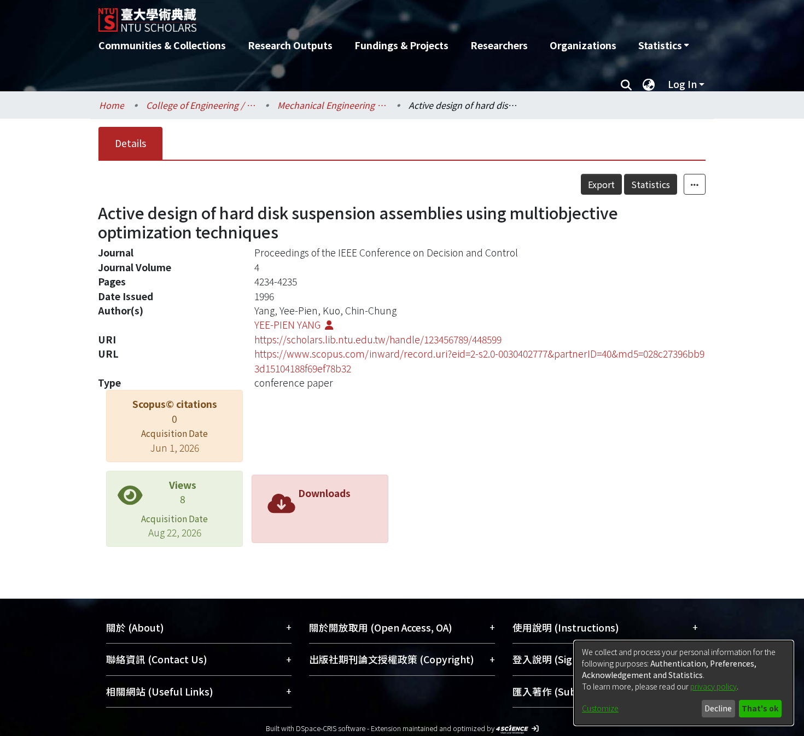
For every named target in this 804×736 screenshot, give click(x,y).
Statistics (650, 184)
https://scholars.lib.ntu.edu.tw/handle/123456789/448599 (378, 339)
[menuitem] (663, 45)
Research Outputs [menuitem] (290, 45)
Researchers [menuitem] (499, 45)
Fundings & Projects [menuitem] (401, 45)
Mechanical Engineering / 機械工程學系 (332, 105)
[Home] (343, 16)
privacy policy (713, 686)
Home (111, 105)
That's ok (760, 708)
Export (601, 184)
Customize (600, 708)
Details (130, 143)
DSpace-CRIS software (330, 728)
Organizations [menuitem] (583, 45)
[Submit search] (626, 84)
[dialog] (683, 683)
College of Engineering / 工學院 (200, 105)
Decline (718, 708)
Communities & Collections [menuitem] (162, 45)
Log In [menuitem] (682, 84)
